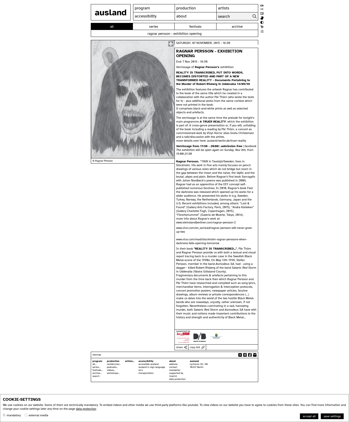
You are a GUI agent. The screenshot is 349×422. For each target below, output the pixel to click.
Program (142, 8)
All (112, 26)
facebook (250, 146)
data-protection (86, 409)
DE (262, 9)
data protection (177, 379)
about (172, 361)
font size (262, 27)
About (181, 16)
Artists (223, 8)
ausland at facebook (250, 355)
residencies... (114, 364)
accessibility (146, 361)
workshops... (113, 373)
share (179, 347)
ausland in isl (262, 18)
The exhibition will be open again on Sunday (205, 150)
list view (262, 31)
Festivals (195, 26)
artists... (129, 361)
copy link (195, 347)
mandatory (14, 415)
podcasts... (112, 367)
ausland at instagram (245, 355)
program (97, 361)
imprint (173, 376)
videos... (111, 370)
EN (262, 5)
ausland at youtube (240, 355)
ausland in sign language (152, 367)
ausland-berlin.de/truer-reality (226, 140)
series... (96, 367)
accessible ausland (149, 364)
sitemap (96, 354)
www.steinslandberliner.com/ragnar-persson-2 (206, 222)
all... (94, 364)
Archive (237, 26)
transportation (146, 373)
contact (173, 367)
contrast (262, 22)
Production (186, 8)
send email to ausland (255, 355)
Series (153, 26)
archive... (97, 373)
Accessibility (146, 16)
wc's (141, 370)
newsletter (174, 370)
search (96, 376)
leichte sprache (262, 13)
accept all (309, 416)
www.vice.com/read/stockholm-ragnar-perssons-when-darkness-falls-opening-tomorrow (211, 241)
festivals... (97, 370)
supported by (176, 373)
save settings (332, 416)
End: (179, 61)
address (173, 364)
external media (38, 415)
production (113, 361)
